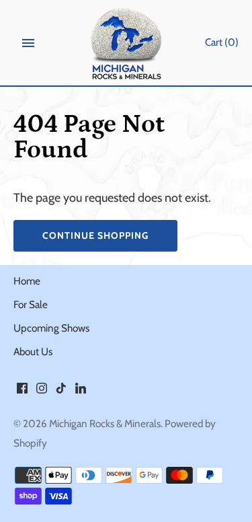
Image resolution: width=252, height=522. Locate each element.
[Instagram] (41, 391)
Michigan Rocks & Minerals (105, 423)
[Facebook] (22, 391)
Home (26, 280)
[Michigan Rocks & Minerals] (126, 43)
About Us (32, 351)
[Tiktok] (61, 391)
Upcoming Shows (51, 328)
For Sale (30, 304)
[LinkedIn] (80, 391)
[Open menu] (28, 43)
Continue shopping (95, 235)
